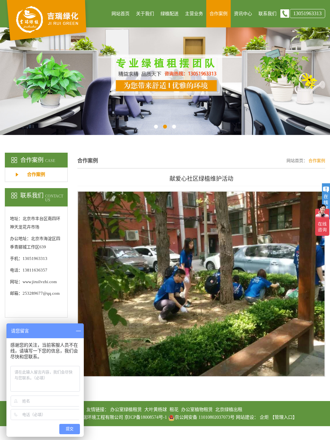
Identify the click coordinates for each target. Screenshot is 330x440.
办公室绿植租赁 (126, 409)
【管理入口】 (283, 417)
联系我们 (267, 13)
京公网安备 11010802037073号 (205, 417)
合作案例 (218, 13)
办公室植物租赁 (197, 409)
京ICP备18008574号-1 (146, 417)
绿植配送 (169, 13)
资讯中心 (243, 13)
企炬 (264, 417)
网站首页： (296, 160)
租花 (174, 409)
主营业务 (194, 13)
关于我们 (145, 13)
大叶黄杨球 (155, 409)
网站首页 (121, 13)
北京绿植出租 (228, 409)
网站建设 (245, 417)
